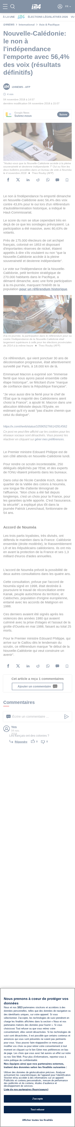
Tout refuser (37, 1109)
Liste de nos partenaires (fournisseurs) (26, 1089)
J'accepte (37, 1098)
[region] (37, 1057)
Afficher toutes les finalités (37, 1120)
